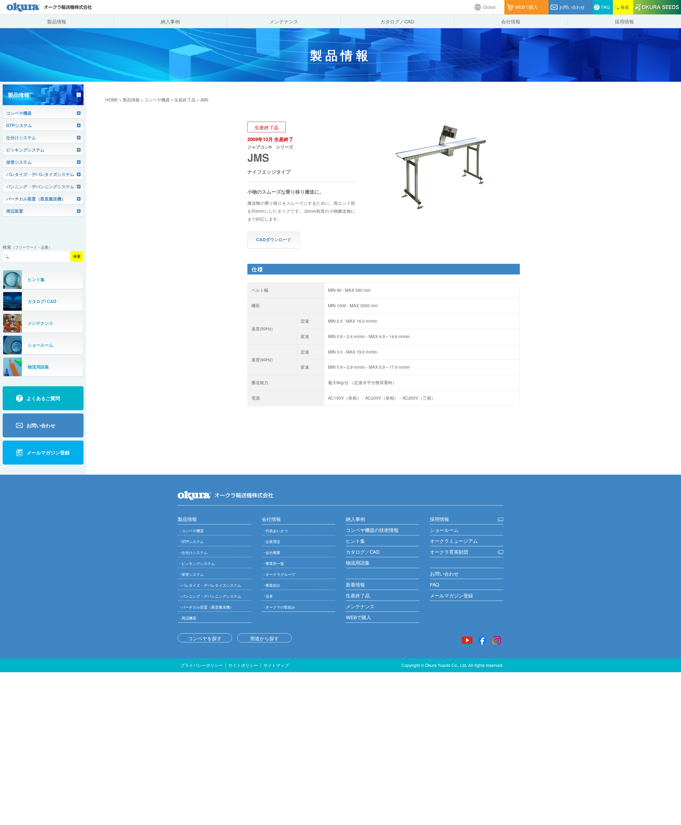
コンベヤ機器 (157, 100)
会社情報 (271, 518)
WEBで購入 (358, 617)
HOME (111, 100)
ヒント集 (355, 540)
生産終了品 (185, 100)
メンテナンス (360, 606)
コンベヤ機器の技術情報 (372, 529)
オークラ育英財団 (449, 551)
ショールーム (444, 529)
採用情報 (439, 518)
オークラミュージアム (454, 540)
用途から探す (264, 638)
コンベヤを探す (205, 638)
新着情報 (355, 584)
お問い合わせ (444, 573)
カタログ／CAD (363, 551)
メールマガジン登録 (451, 595)
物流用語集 (358, 562)
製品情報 (131, 100)
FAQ (434, 584)
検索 (77, 256)
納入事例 (355, 518)
